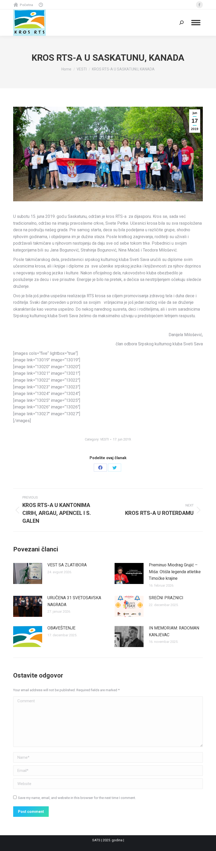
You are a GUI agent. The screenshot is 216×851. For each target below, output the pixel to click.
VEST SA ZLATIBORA (67, 564)
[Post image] (27, 573)
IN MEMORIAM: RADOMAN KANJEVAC (174, 631)
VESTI (104, 439)
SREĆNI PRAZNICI (166, 597)
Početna (26, 5)
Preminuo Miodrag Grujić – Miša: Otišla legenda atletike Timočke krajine (175, 571)
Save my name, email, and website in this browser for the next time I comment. (77, 798)
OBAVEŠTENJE (61, 628)
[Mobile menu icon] (196, 22)
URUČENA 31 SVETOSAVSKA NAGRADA (74, 601)
